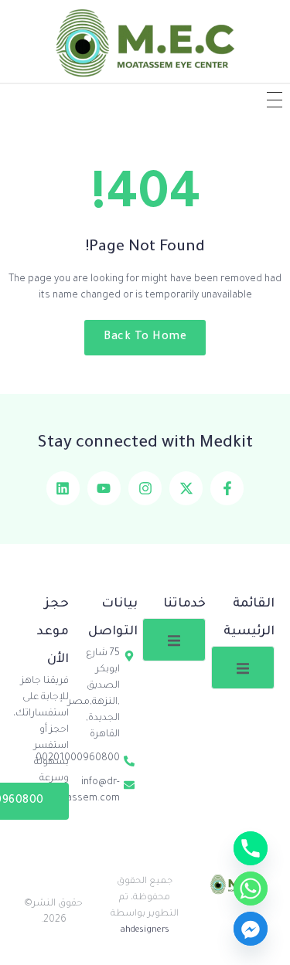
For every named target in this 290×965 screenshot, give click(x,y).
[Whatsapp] (251, 889)
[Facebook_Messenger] (251, 929)
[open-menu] (243, 667)
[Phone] (251, 848)
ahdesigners (145, 931)
